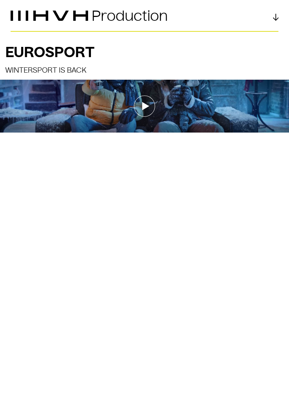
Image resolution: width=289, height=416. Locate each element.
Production (130, 16)
